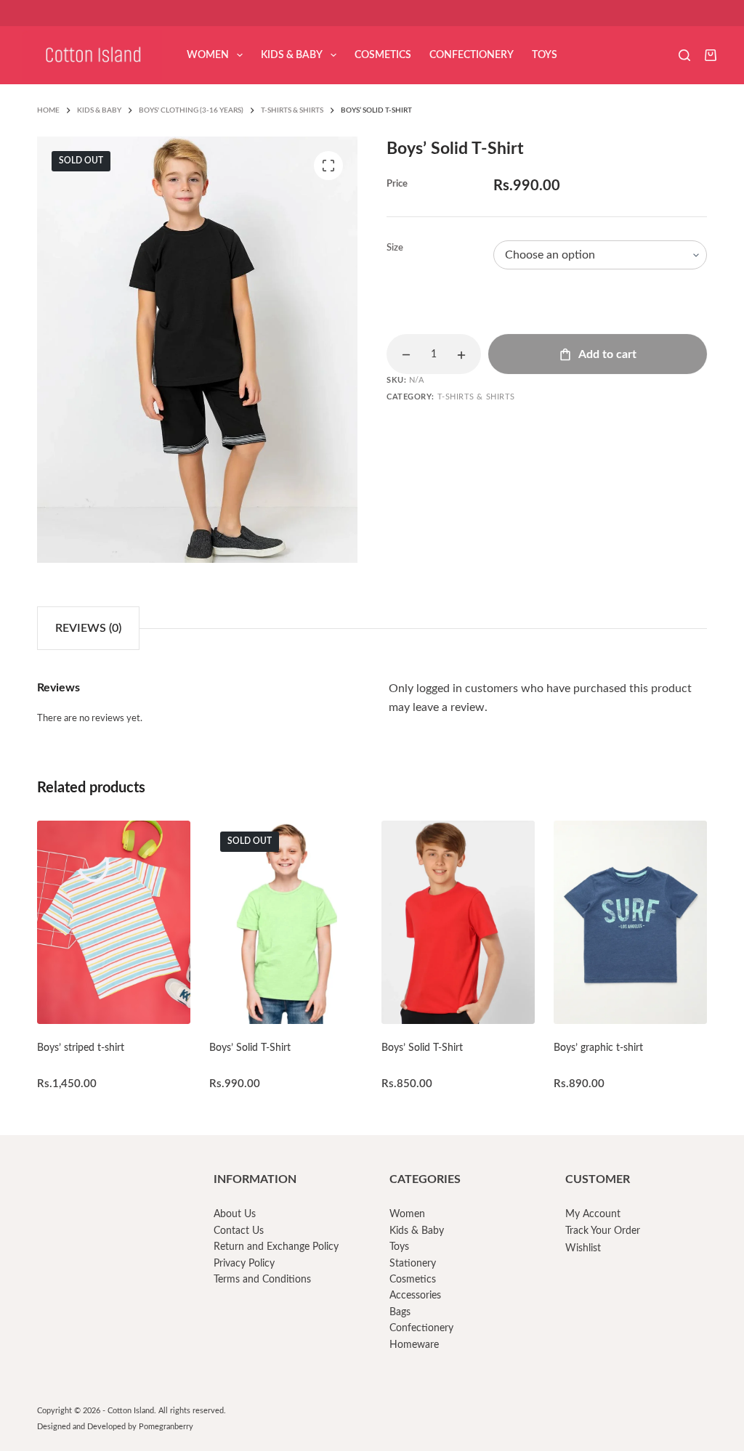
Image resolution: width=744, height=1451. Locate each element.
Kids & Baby (292, 55)
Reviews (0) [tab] (88, 628)
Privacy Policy (244, 1264)
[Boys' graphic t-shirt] (630, 923)
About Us (235, 1214)
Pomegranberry (166, 1427)
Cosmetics (383, 55)
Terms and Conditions (262, 1280)
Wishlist (583, 1248)
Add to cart (607, 354)
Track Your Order (602, 1231)
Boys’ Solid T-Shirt (250, 1048)
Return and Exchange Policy (276, 1247)
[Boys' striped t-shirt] (113, 922)
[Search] (684, 55)
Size (395, 248)
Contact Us (239, 1231)
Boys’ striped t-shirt (80, 1048)
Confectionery (471, 55)
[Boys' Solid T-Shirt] (285, 923)
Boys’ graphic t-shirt (598, 1048)
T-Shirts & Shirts (476, 397)
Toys (544, 55)
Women (208, 55)
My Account (592, 1214)
